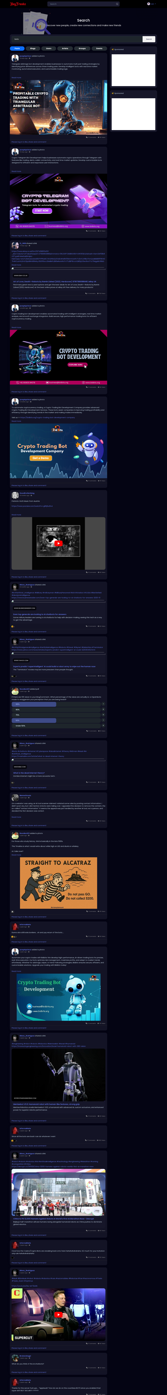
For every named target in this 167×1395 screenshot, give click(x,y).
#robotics (30, 1161)
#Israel (62, 1043)
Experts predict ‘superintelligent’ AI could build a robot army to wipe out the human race (54, 666)
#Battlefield (96, 592)
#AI (13, 592)
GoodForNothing (27, 493)
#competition (18, 1164)
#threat (69, 647)
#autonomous (89, 1278)
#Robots (62, 647)
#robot (27, 1043)
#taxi (80, 1278)
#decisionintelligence (21, 595)
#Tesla (99, 1278)
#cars (52, 1278)
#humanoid (70, 1043)
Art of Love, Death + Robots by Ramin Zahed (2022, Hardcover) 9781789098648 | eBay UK (54, 281)
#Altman (73, 751)
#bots (14, 751)
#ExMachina (86, 647)
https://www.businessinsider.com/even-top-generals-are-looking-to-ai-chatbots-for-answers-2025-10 (56, 597)
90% (18, 709)
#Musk (80, 751)
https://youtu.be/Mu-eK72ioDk (24, 1286)
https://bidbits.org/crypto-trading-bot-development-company (47, 417)
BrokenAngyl (25, 1356)
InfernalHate (25, 924)
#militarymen (48, 592)
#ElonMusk (22, 1278)
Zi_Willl (23, 243)
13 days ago (23, 58)
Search (149, 39)
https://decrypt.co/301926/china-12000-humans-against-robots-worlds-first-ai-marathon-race (52, 1166)
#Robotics (42, 1043)
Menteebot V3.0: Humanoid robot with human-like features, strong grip (46, 1104)
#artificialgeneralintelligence (27, 647)
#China (27, 1164)
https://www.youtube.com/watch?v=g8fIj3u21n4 (32, 506)
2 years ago (23, 1038)
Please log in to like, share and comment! (29, 142)
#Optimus (28, 1281)
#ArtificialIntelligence (47, 1161)
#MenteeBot (52, 1043)
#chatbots (22, 751)
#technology (62, 1161)
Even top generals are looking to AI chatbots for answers (39, 614)
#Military (38, 592)
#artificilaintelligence (49, 647)
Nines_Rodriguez (27, 585)
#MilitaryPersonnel (62, 592)
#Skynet (77, 647)
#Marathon (85, 1161)
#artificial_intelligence (24, 592)
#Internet (31, 751)
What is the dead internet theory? (29, 773)
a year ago (23, 642)
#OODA (87, 592)
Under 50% (20, 726)
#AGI (72, 592)
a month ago (24, 308)
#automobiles (62, 1278)
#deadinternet (55, 751)
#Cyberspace (42, 751)
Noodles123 (24, 689)
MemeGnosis (25, 795)
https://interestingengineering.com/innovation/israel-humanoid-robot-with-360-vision (49, 1046)
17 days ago (23, 246)
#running (94, 1161)
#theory (65, 751)
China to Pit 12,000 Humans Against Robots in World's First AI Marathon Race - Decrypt (53, 1219)
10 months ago (24, 495)
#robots (33, 1043)
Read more (16, 77)
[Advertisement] (133, 70)
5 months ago (24, 402)
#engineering (17, 1043)
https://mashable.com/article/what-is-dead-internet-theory (38, 756)
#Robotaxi (73, 1278)
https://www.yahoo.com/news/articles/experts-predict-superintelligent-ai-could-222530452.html (53, 650)
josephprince (25, 56)
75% (17, 715)
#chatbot (79, 592)
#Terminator (97, 647)
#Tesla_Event (18, 1281)
